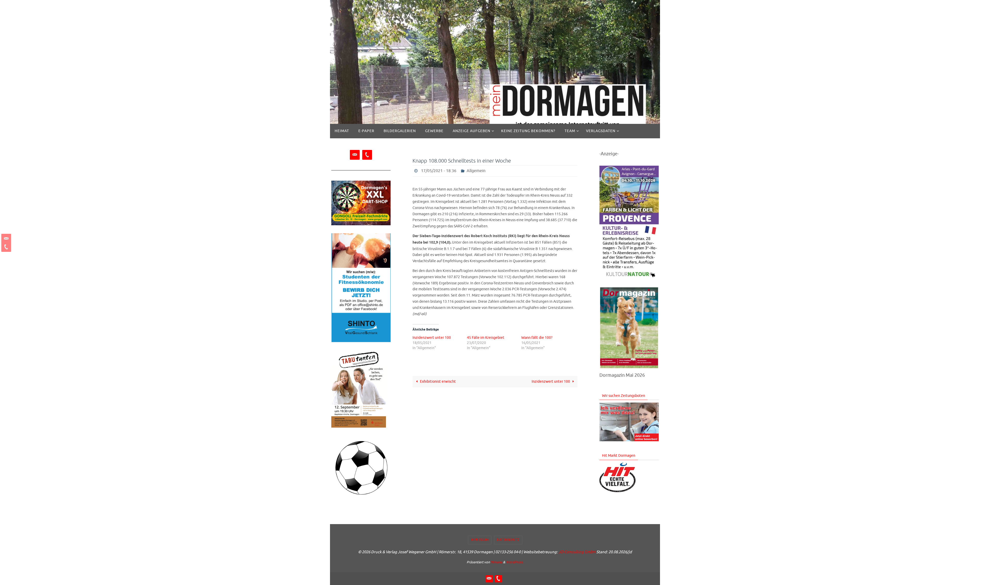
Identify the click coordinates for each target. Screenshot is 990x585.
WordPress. (515, 562)
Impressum (480, 540)
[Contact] (5, 239)
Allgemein (476, 170)
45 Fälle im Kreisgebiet (485, 337)
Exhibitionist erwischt (437, 381)
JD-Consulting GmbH (577, 552)
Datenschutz (508, 540)
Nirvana (496, 562)
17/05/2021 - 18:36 (438, 170)
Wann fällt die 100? (536, 337)
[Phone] (5, 247)
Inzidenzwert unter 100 (431, 337)
